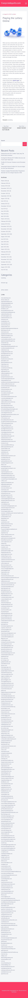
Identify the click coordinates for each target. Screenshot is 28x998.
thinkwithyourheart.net (7, 439)
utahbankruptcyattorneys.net (8, 441)
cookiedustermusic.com (7, 705)
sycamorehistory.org (6, 868)
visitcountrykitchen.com (7, 674)
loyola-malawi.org (5, 545)
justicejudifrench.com (6, 644)
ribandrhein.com (5, 518)
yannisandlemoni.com (6, 461)
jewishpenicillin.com (6, 509)
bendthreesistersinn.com (7, 699)
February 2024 (4, 221)
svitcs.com (3, 749)
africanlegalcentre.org (6, 615)
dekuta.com (4, 860)
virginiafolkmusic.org (6, 515)
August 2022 (4, 267)
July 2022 (3, 269)
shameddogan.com (5, 773)
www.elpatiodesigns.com (7, 891)
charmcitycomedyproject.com (8, 633)
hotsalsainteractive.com (7, 310)
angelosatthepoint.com (7, 735)
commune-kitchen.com (6, 606)
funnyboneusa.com (6, 703)
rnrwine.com (4, 945)
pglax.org (3, 690)
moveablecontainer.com (7, 393)
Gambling (10, 120)
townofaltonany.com (6, 688)
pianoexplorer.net (5, 877)
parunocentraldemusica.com (8, 898)
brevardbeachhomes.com (7, 420)
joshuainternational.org (7, 796)
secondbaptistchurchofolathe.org (9, 952)
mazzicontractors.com (6, 882)
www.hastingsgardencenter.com (9, 875)
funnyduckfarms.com (6, 934)
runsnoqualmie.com (6, 828)
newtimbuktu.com (5, 323)
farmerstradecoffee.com (7, 778)
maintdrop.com (5, 364)
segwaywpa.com (5, 765)
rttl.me (3, 961)
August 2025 (4, 198)
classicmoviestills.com (6, 561)
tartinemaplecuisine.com (7, 654)
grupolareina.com (5, 394)
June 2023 (3, 241)
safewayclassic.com (6, 337)
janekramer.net (5, 656)
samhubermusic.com (6, 972)
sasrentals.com (5, 489)
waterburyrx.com (5, 731)
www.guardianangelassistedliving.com (10, 900)
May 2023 (3, 244)
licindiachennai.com (6, 305)
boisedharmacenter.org (6, 540)
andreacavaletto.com (6, 536)
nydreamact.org (5, 350)
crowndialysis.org (5, 504)
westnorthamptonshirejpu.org (8, 385)
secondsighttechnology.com (8, 491)
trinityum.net (4, 880)
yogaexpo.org (4, 532)
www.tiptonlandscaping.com (8, 848)
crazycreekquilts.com (6, 599)
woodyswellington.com (7, 887)
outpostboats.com (6, 549)
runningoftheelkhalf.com (7, 807)
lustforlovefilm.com (6, 610)
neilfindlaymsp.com (6, 724)
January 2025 (4, 203)
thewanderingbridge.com (7, 645)
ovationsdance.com (6, 516)
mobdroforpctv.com (6, 556)
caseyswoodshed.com (6, 740)
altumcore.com (5, 755)
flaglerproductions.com (7, 593)
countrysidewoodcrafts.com (8, 339)
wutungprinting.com (6, 681)
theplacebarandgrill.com (7, 730)
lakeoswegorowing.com (7, 947)
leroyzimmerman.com (6, 939)
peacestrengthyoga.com (7, 810)
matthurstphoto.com (6, 916)
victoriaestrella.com (6, 719)
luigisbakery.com (5, 855)
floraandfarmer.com (6, 416)
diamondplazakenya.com (7, 903)
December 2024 (5, 206)
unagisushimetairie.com (7, 351)
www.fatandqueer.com (6, 819)
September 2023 (5, 234)
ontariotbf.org (4, 342)
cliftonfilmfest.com (6, 434)
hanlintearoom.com (6, 932)
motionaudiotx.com (6, 959)
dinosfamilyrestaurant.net (7, 407)
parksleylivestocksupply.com (8, 538)
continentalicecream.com (7, 597)
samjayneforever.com (6, 914)
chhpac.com (4, 955)
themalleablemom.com (7, 647)
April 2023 (3, 246)
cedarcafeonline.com (6, 314)
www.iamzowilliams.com (7, 873)
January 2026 (4, 185)
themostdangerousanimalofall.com (10, 577)
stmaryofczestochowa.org (7, 642)
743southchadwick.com (7, 423)
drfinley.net (4, 941)
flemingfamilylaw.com (6, 943)
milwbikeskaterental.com (7, 685)
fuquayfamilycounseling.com (8, 948)
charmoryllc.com (5, 572)
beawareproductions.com (7, 635)
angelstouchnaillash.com (7, 482)
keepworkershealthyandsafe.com (9, 346)
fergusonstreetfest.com (7, 912)
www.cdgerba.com (5, 896)
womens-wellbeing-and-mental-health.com (12, 513)
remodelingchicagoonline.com (8, 844)
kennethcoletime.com (6, 649)
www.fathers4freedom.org (8, 803)
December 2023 (5, 226)
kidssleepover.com (5, 330)
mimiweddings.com (6, 964)
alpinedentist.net (5, 371)
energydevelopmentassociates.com (10, 414)
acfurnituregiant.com (6, 316)
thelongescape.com (6, 667)
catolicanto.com (5, 522)
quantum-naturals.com (7, 909)
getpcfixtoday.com (5, 355)
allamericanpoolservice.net (8, 507)
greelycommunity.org (6, 618)
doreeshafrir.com (5, 631)
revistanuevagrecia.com (7, 626)
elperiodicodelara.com (6, 301)
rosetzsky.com (4, 622)
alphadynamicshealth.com (7, 929)
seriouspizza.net (5, 751)
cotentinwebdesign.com (7, 398)
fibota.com (4, 895)
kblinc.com (3, 464)
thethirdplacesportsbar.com (8, 884)
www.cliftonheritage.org (7, 841)
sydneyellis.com (5, 502)
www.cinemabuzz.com (6, 862)
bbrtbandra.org (4, 357)
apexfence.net (4, 973)
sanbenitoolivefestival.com (8, 559)
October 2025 (4, 193)
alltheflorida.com (5, 918)
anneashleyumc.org (6, 821)
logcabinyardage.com (6, 780)
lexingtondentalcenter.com (8, 500)
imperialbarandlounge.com (7, 436)
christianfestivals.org (6, 672)
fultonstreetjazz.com (6, 389)
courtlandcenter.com (6, 722)
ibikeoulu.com (4, 638)
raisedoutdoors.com (6, 437)
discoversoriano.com (6, 565)
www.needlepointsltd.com (7, 835)
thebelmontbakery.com (7, 335)
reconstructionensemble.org (8, 706)
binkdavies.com (5, 601)
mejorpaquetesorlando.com (8, 477)
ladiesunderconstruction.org (8, 402)
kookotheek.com (5, 375)
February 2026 (4, 183)
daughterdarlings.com (6, 307)
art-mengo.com (5, 660)
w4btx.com (4, 480)
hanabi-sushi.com (5, 857)
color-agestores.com (6, 541)
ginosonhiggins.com (6, 679)
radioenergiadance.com (6, 373)
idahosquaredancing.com (7, 446)
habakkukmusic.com (6, 791)
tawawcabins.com (5, 448)
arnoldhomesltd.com (6, 430)
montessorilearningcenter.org (8, 911)
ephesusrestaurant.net (6, 886)
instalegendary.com (6, 344)
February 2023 (4, 252)
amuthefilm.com (5, 608)
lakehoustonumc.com (6, 789)
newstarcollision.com (6, 488)
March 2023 (4, 249)
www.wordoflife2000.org (7, 445)
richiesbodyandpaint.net (7, 303)
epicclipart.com (5, 360)
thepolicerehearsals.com (7, 579)
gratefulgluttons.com (6, 554)
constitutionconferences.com (8, 746)
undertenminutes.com (6, 317)
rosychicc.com (4, 547)
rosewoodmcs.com (6, 866)
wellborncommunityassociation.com (10, 382)
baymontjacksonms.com (7, 687)
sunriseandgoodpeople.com (8, 696)
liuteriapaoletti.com (6, 694)
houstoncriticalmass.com (7, 575)
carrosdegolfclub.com (6, 412)
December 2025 (5, 188)
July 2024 (3, 208)
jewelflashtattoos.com (7, 353)
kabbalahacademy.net (6, 484)
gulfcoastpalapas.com (6, 767)
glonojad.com (4, 624)
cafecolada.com (5, 563)
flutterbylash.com (5, 930)
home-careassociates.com (7, 534)
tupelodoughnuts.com (6, 471)
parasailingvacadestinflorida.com (9, 925)
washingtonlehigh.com (6, 853)
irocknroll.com (4, 443)
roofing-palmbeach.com (7, 427)
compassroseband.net (6, 753)
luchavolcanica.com (6, 710)
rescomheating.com (6, 963)
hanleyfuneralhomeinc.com (8, 475)
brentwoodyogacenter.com (8, 846)
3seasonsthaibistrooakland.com (9, 529)
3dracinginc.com (5, 574)
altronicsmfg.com (5, 324)
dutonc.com (4, 665)
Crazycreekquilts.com (11, 2)
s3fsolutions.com (5, 418)
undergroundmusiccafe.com (8, 970)
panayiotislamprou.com (7, 376)
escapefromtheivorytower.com (9, 421)
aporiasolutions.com (6, 764)
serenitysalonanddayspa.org (8, 312)
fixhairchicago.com (5, 742)
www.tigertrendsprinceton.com (9, 801)
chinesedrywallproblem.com (8, 697)
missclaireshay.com (6, 298)
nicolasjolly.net (5, 611)
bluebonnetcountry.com (7, 359)
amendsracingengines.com (7, 816)
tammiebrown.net (5, 663)
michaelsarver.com (5, 493)
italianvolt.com (5, 454)
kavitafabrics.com (5, 708)
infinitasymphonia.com (6, 613)
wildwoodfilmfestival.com (7, 384)
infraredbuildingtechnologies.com (9, 409)
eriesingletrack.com (6, 466)
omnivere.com (4, 319)
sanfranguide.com (5, 570)
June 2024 (3, 211)
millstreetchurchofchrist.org (8, 923)
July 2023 (3, 239)
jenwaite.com (4, 936)
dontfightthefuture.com (7, 428)
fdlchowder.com (5, 834)
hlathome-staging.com (7, 497)
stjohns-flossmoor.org (6, 701)
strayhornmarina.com (6, 592)
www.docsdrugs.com (6, 830)
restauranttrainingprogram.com (9, 506)
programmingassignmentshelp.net (9, 328)
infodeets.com (4, 308)
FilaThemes (14, 992)
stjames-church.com (6, 627)
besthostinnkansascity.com (8, 966)
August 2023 (4, 236)
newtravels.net (5, 332)
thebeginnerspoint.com (7, 566)
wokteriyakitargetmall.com (8, 498)
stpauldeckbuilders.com (7, 825)
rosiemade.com (5, 470)
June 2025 (3, 201)
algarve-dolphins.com (6, 676)
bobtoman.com (5, 366)
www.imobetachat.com (7, 783)
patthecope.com (5, 748)
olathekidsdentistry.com (7, 473)
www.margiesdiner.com (7, 832)
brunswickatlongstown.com (8, 653)
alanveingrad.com (5, 678)
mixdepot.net (4, 864)
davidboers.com (5, 782)
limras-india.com (5, 299)
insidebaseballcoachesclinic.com (9, 920)
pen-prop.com (4, 800)
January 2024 (4, 224)
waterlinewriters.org (6, 771)
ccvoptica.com (4, 852)
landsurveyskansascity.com (7, 823)
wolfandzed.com (5, 859)
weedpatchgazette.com (7, 463)
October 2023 (4, 231)
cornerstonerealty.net (6, 869)
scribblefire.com (5, 531)
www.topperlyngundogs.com (8, 805)
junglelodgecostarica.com (7, 670)
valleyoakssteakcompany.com (8, 739)
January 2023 (4, 254)
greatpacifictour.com (6, 717)
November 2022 (5, 259)
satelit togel (16, 80)
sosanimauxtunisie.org (6, 368)
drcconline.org (4, 728)
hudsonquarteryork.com (7, 893)
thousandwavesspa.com (7, 721)
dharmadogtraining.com (7, 957)
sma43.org (3, 843)
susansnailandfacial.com (7, 798)
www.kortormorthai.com (7, 817)
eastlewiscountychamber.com (8, 583)
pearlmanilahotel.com (6, 362)
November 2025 (5, 191)
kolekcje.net (4, 520)
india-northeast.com (6, 425)
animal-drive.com (5, 757)
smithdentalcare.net (6, 968)
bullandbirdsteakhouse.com (8, 837)
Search (3, 140)
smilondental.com (5, 486)
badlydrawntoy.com (6, 787)
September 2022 (5, 264)
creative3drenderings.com (7, 776)
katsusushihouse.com (6, 617)
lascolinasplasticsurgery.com (8, 839)
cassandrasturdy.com (6, 558)
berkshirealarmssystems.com (8, 455)
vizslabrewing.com (5, 457)
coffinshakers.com (5, 640)
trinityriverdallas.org (6, 525)
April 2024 (3, 216)
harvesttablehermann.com (7, 411)
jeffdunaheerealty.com (7, 808)
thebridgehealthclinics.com (7, 769)
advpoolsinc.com (5, 733)
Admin (14, 14)
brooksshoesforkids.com (7, 760)
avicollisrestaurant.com (7, 726)
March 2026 (4, 180)
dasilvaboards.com (5, 588)
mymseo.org (4, 954)
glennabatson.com (5, 590)
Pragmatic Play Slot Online (6, 127)
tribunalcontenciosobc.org (7, 584)
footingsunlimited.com (7, 826)
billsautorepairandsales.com (8, 907)
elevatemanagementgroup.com (9, 938)
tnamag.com (4, 758)
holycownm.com (5, 712)
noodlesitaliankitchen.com (7, 348)
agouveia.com (4, 950)
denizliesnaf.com (5, 744)
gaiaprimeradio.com (6, 661)
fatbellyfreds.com (5, 889)
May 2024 (3, 213)
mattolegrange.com (6, 669)
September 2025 (5, 196)
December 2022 (5, 257)
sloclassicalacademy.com (7, 586)
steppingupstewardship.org (7, 850)
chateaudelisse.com (6, 380)
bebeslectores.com (6, 403)
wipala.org (3, 543)
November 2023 (5, 229)
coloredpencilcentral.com (7, 432)
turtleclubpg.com (5, 715)
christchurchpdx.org (6, 602)
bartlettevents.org (6, 391)
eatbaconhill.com (5, 326)
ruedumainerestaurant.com (8, 620)
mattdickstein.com (5, 785)
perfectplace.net (5, 527)
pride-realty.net (5, 927)
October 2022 (4, 262)
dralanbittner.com (5, 459)
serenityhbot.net (5, 794)
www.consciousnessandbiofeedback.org (11, 871)
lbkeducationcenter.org (7, 523)
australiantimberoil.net (7, 405)
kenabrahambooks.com (7, 604)
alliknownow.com (5, 581)
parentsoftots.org (5, 774)
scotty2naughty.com (6, 629)
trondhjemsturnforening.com (8, 902)
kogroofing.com (5, 369)
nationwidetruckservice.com (8, 713)
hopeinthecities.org (6, 552)
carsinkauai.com (5, 921)
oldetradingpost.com (6, 400)
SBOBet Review (21, 127)
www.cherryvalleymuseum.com (9, 396)
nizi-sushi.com (4, 658)
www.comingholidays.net (7, 568)
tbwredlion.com (5, 905)
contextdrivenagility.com (7, 636)
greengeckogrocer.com (6, 495)
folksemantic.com (5, 450)
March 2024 (4, 219)
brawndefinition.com (6, 595)
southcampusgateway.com (7, 378)
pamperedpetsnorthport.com (8, 468)
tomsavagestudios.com (7, 511)
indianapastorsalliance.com (8, 737)
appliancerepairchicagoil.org (8, 341)
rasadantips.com (5, 321)
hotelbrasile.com (5, 387)
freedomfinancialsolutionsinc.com (9, 812)
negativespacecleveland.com (8, 692)
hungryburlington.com (6, 651)
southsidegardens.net (6, 878)
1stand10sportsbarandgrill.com (9, 479)
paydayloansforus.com (6, 333)
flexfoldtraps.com (5, 814)
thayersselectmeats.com (7, 762)
